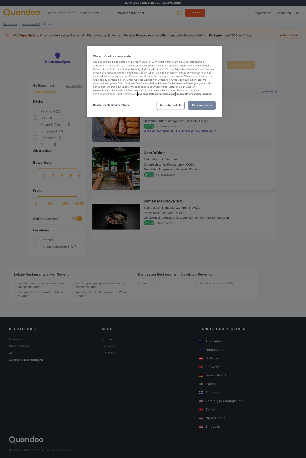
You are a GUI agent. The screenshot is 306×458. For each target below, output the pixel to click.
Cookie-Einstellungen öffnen (111, 105)
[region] (154, 81)
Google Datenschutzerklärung (193, 93)
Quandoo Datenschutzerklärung (156, 93)
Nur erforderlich (170, 105)
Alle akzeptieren (202, 105)
